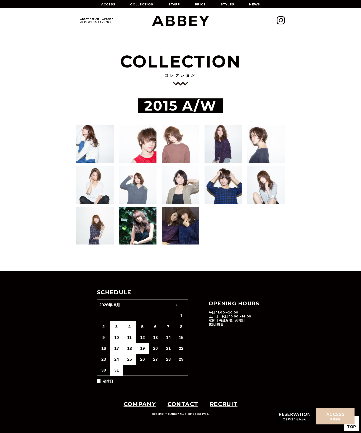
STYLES (227, 4)
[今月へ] (168, 305)
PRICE (200, 4)
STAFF (174, 4)
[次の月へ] (181, 305)
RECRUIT (223, 404)
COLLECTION (142, 4)
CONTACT (183, 404)
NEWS (254, 4)
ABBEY (180, 21)
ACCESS (108, 4)
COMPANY (140, 404)
